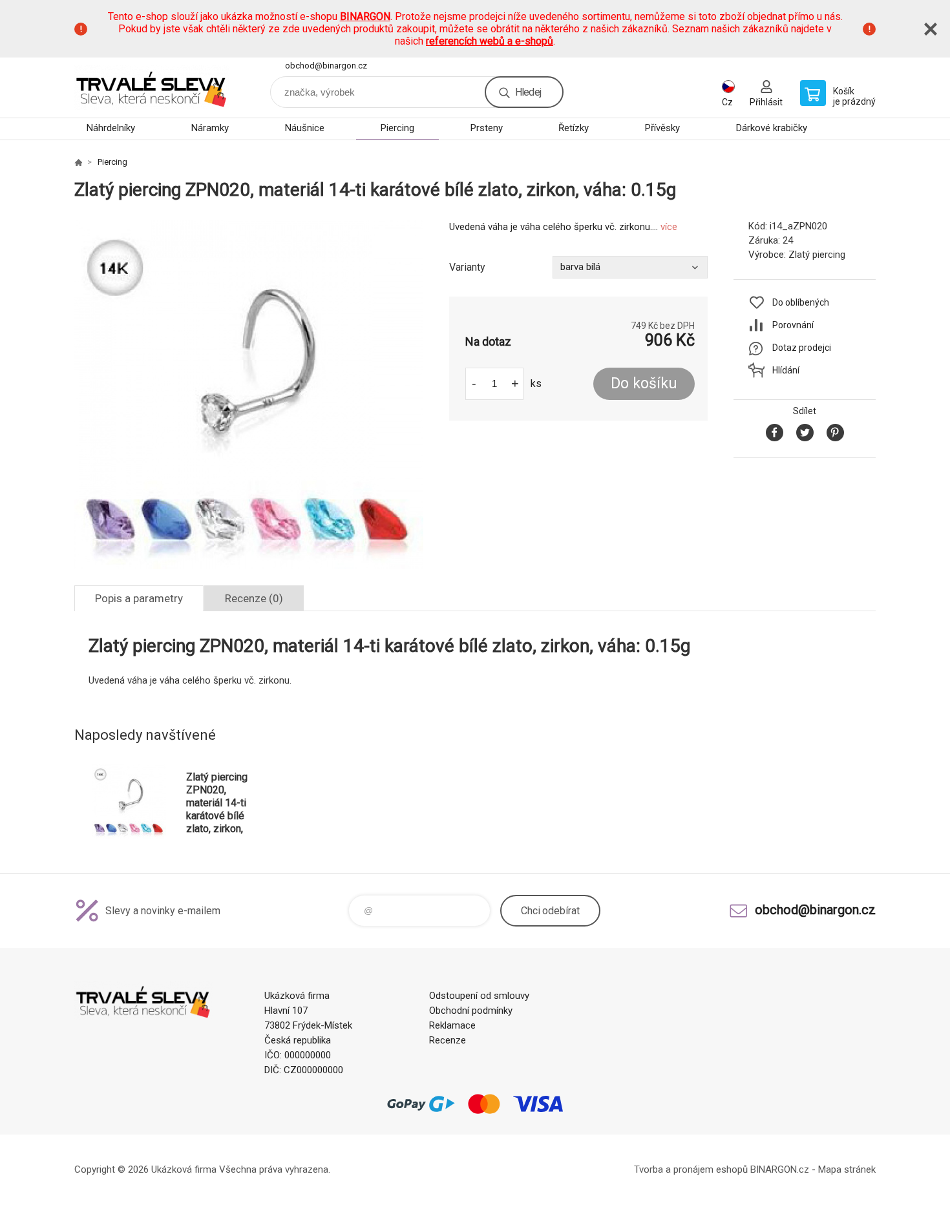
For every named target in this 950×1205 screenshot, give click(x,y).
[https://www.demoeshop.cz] (78, 162)
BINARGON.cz (779, 1169)
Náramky (210, 128)
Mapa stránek (847, 1169)
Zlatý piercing (816, 254)
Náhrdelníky (111, 128)
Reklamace (452, 1025)
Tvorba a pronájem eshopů (691, 1169)
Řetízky (573, 128)
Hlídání (785, 370)
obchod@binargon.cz (326, 65)
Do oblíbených (800, 302)
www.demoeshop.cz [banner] (151, 88)
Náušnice (304, 128)
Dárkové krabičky (771, 128)
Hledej (528, 92)
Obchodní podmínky (470, 1010)
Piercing (397, 128)
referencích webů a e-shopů (489, 41)
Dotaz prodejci (801, 347)
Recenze (447, 1040)
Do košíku (644, 383)
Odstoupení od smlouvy (479, 995)
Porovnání (793, 325)
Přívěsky (662, 128)
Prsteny (486, 128)
